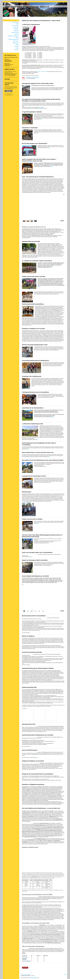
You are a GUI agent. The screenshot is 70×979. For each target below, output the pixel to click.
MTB (31, 107)
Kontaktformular (7, 73)
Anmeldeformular (12, 74)
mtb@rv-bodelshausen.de (42, 71)
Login (65, 974)
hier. (61, 89)
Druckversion (24, 974)
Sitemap (28, 974)
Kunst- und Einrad (41, 107)
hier (41, 119)
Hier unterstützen (8, 94)
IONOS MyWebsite (33, 977)
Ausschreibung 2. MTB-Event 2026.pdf (32, 77)
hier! (37, 757)
